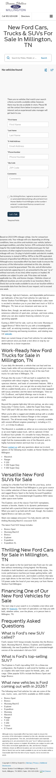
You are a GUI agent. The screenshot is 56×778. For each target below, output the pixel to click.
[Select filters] (46, 70)
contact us (12, 447)
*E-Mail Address (13, 141)
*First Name (12, 120)
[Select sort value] (51, 69)
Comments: (12, 174)
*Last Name (11, 130)
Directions (25, 16)
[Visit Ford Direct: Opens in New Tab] (46, 771)
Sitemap (29, 763)
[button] (9, 16)
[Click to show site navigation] (51, 16)
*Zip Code (11, 163)
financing (13, 609)
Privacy (36, 763)
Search (44, 58)
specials (8, 334)
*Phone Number (13, 152)
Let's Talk (13, 214)
